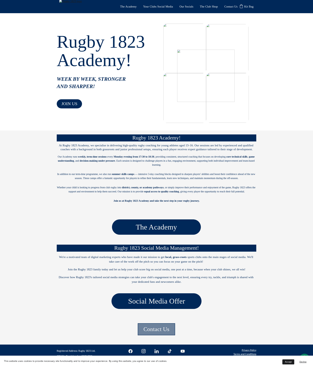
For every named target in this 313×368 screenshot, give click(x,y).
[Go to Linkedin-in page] (157, 351)
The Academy (128, 6)
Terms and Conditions (244, 354)
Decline (302, 362)
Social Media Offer (156, 301)
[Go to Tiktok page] (170, 351)
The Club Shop (209, 6)
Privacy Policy (249, 350)
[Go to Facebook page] (130, 351)
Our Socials (186, 6)
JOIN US (69, 103)
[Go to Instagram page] (144, 351)
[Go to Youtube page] (183, 351)
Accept (288, 362)
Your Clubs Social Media (158, 6)
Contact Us (231, 6)
